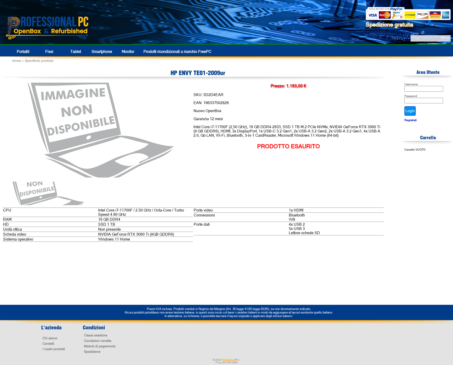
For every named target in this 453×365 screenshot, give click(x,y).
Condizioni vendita (97, 341)
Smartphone (102, 51)
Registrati (410, 120)
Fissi (49, 51)
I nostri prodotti (53, 349)
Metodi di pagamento (100, 346)
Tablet (75, 51)
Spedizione (92, 351)
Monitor (128, 51)
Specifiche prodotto (39, 61)
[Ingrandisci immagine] (100, 130)
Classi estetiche (95, 335)
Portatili (23, 51)
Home (16, 61)
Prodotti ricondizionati (177, 51)
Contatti (48, 343)
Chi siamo (49, 338)
